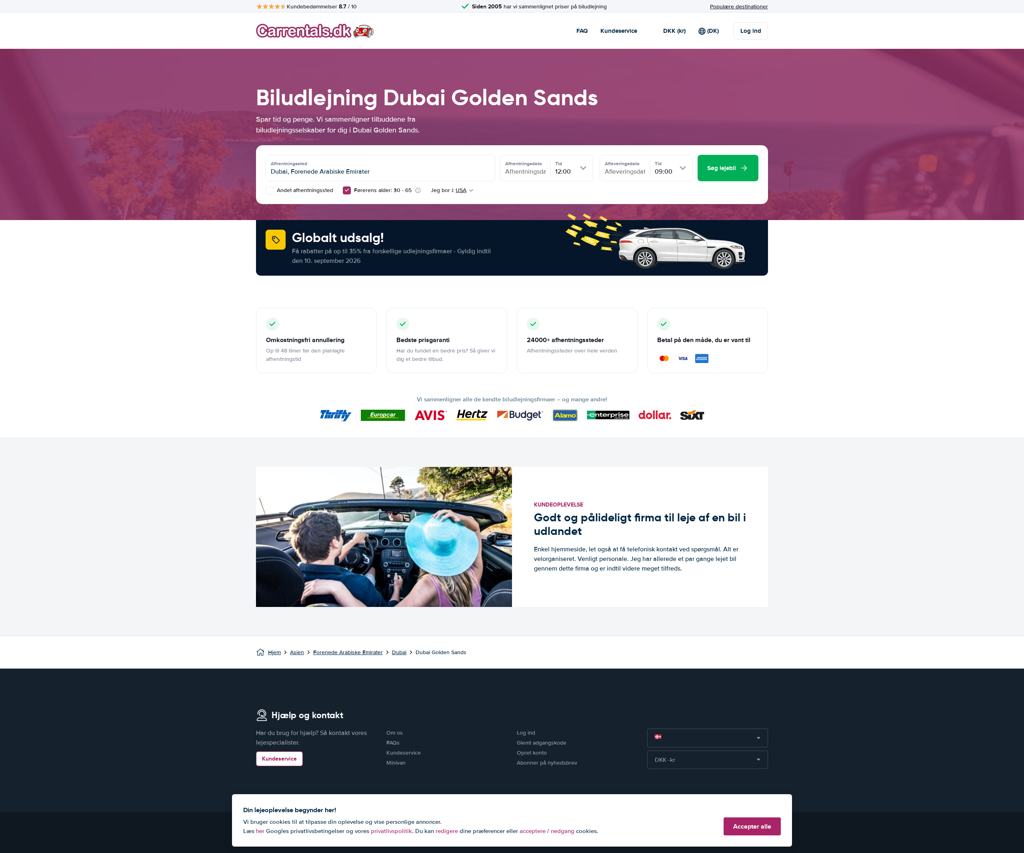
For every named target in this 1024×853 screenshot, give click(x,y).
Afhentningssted (289, 163)
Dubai (399, 652)
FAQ (582, 30)
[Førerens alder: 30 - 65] (347, 190)
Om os (394, 732)
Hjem (274, 652)
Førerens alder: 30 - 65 (383, 190)
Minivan (396, 762)
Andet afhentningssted (304, 190)
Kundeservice (618, 30)
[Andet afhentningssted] (270, 190)
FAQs (393, 742)
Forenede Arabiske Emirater (348, 652)
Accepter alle (752, 826)
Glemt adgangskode (541, 742)
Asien (297, 652)
